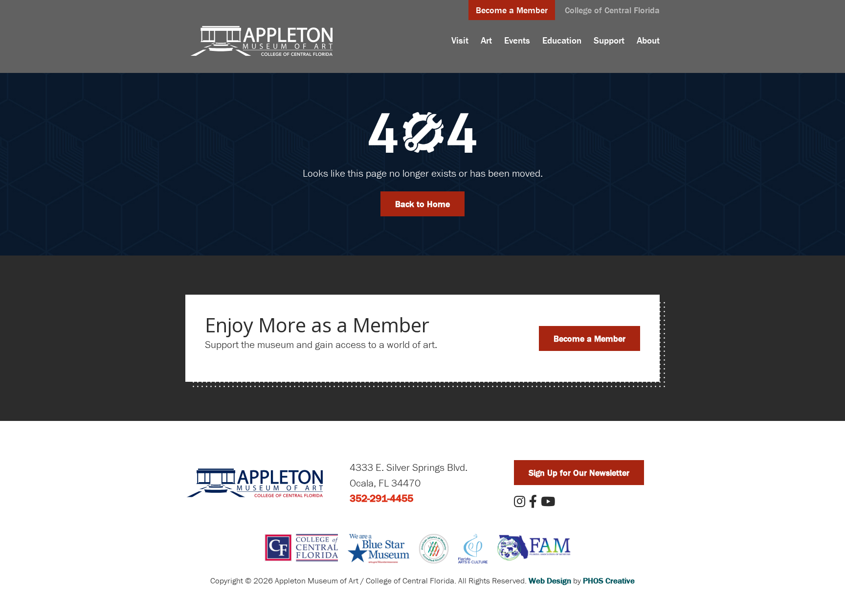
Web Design (550, 580)
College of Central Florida (612, 10)
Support (609, 40)
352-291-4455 (381, 498)
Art (486, 40)
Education (561, 40)
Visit (459, 40)
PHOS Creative (609, 580)
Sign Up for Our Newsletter (579, 472)
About (648, 40)
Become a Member (512, 10)
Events (517, 40)
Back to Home (422, 203)
